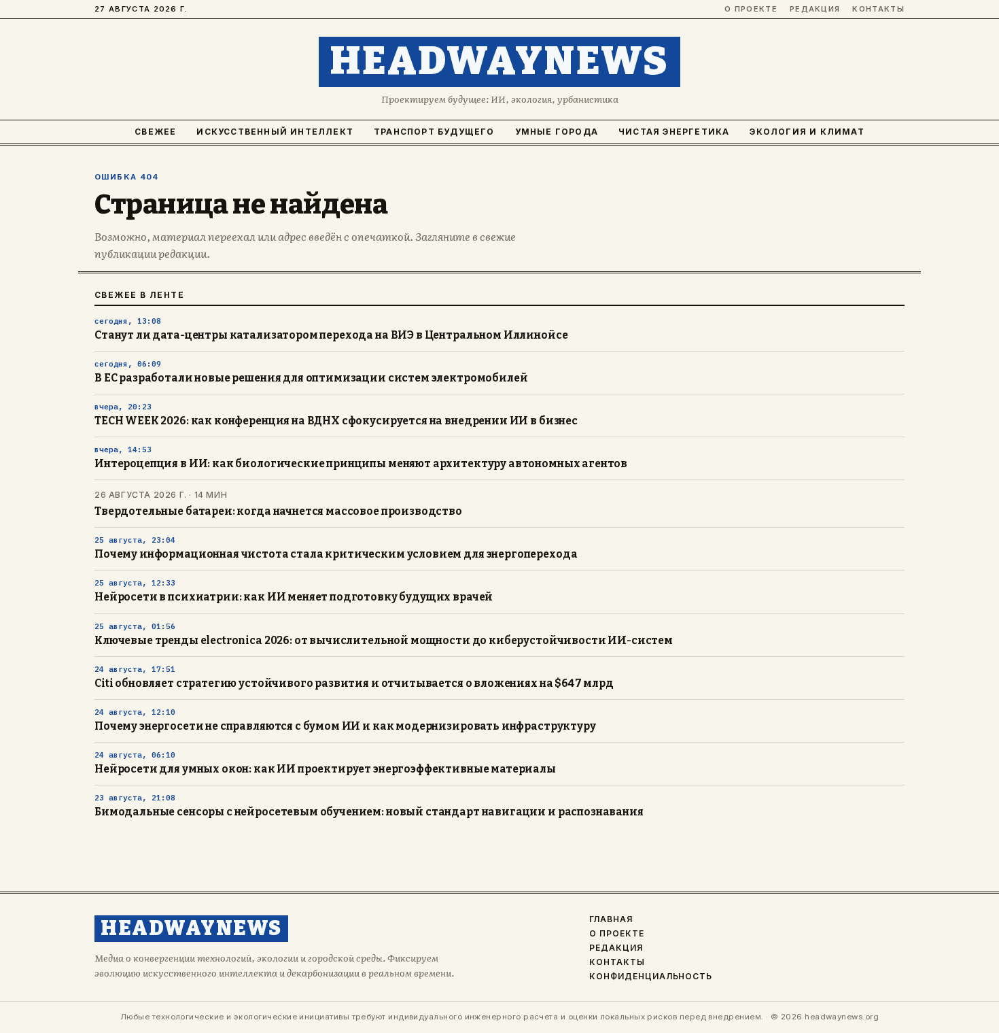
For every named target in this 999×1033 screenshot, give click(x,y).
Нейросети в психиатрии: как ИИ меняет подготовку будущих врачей (293, 597)
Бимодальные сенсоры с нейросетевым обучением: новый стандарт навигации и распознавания (369, 812)
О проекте (750, 9)
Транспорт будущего (434, 131)
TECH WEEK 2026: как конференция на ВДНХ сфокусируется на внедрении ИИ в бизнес (336, 421)
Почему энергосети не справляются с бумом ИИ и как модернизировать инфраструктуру (345, 726)
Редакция (815, 9)
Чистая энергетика (673, 131)
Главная (611, 919)
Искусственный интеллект (274, 131)
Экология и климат (807, 131)
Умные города (556, 131)
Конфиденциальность (650, 976)
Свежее (155, 131)
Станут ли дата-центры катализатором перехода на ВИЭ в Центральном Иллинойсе (330, 335)
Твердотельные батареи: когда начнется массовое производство (278, 511)
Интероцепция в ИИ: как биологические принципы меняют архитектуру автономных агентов (360, 464)
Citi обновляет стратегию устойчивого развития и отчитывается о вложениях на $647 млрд (354, 683)
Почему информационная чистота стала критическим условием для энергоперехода (335, 554)
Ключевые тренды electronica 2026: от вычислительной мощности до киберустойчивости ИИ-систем (383, 640)
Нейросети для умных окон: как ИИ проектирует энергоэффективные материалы (325, 769)
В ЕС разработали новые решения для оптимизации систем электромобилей (310, 378)
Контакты (878, 9)
